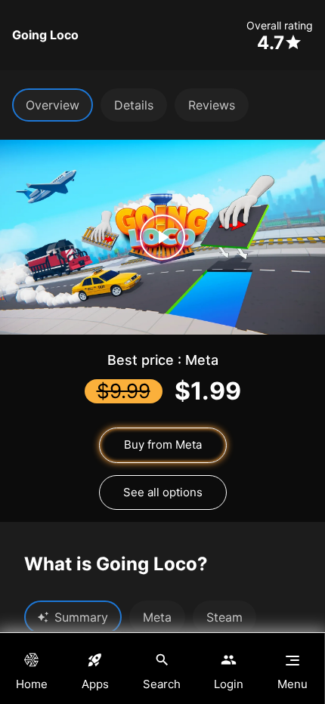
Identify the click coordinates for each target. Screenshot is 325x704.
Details (133, 105)
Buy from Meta (163, 444)
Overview (52, 105)
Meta (157, 617)
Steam (224, 617)
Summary (81, 617)
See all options (163, 492)
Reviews (211, 105)
